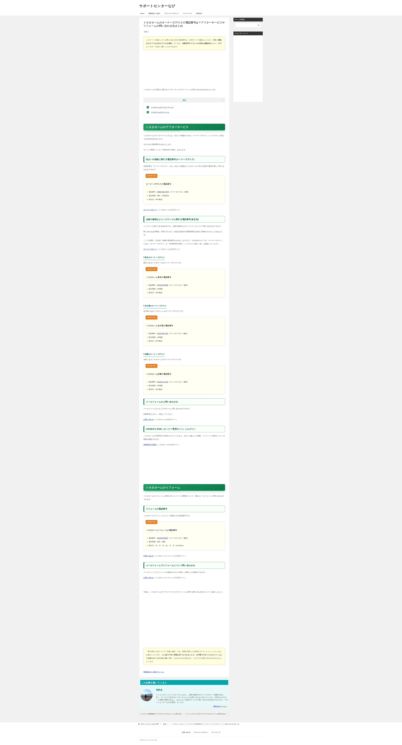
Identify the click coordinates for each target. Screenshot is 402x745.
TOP (150, 724)
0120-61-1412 (162, 382)
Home (142, 13)
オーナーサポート (150, 210)
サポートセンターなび (157, 6)
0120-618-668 (162, 285)
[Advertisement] (184, 70)
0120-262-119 (162, 333)
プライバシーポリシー (171, 13)
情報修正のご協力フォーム (153, 672)
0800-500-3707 (163, 192)
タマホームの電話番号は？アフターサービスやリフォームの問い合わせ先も (162, 714)
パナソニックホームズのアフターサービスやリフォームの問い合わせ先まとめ (207, 714)
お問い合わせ (148, 419)
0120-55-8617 (162, 538)
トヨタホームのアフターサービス (162, 107)
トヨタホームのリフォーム (160, 112)
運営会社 (199, 13)
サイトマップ (187, 13)
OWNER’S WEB (149, 445)
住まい (146, 31)
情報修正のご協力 (154, 13)
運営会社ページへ (220, 706)
